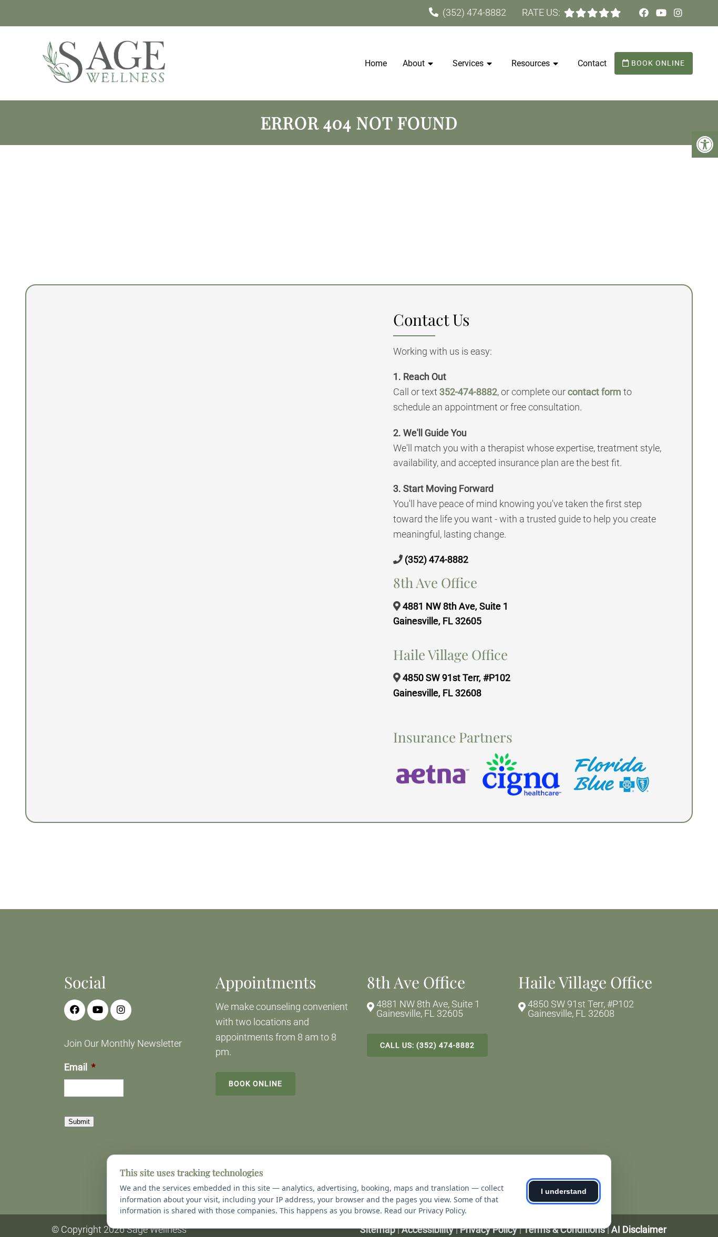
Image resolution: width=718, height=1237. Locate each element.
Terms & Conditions (565, 1229)
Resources (530, 63)
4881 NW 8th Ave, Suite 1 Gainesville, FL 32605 (428, 1008)
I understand (564, 1191)
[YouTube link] (662, 12)
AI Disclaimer (638, 1229)
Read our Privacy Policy (424, 1210)
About (414, 63)
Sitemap (377, 1229)
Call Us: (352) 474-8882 (427, 1045)
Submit (79, 1122)
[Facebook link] (645, 12)
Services (468, 63)
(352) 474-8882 (474, 12)
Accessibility (428, 1229)
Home (376, 63)
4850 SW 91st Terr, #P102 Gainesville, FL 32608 (581, 1008)
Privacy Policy (489, 1229)
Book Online (657, 63)
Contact (592, 63)
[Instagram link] (678, 12)
